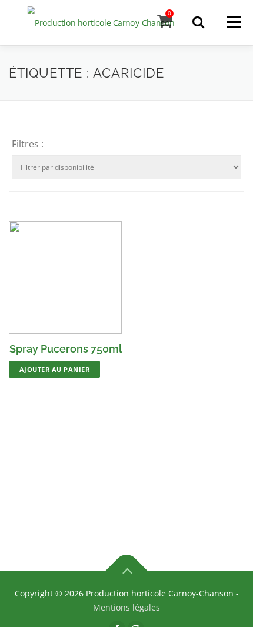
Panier (169, 13)
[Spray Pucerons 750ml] (65, 277)
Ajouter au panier (54, 369)
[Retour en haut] (127, 571)
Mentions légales (126, 607)
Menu (234, 22)
